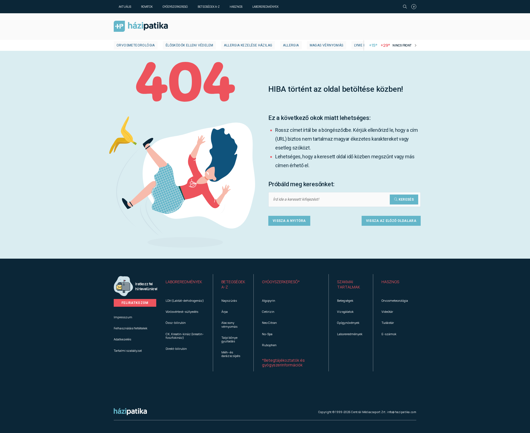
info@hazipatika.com (401, 412)
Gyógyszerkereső (175, 7)
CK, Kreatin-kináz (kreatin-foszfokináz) (185, 336)
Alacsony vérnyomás (229, 324)
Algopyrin (268, 300)
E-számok (388, 334)
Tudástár (387, 323)
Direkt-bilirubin (176, 349)
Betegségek (345, 300)
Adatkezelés (122, 339)
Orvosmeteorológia (135, 45)
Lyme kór (362, 45)
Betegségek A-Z (209, 7)
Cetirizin (268, 311)
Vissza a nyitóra (289, 221)
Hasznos (236, 7)
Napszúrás (229, 300)
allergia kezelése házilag (248, 45)
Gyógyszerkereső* (281, 281)
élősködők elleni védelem (189, 45)
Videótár (387, 311)
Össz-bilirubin (176, 323)
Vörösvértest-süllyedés (182, 311)
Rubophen (269, 345)
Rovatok (147, 7)
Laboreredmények (265, 7)
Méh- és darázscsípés (230, 354)
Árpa (224, 311)
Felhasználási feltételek (130, 328)
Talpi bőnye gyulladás (229, 339)
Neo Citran (269, 323)
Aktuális (125, 7)
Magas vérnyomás (326, 45)
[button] (185, 284)
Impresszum (123, 317)
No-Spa (267, 334)
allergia (291, 45)
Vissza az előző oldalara (391, 221)
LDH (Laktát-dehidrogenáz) (185, 300)
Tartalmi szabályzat (128, 350)
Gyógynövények (348, 323)
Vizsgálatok (345, 311)
